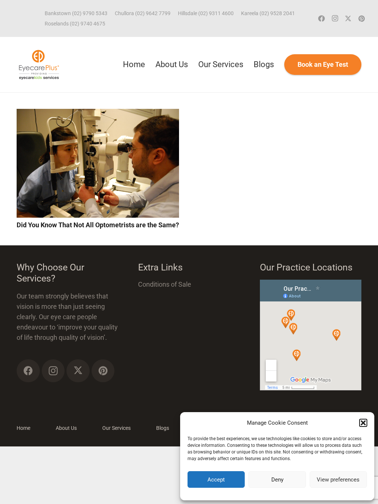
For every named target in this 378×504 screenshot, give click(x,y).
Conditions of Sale (164, 284)
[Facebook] (321, 18)
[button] (363, 423)
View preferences (338, 479)
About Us (66, 428)
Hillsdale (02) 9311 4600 (206, 13)
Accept (216, 479)
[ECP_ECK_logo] (39, 64)
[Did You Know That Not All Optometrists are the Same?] (98, 114)
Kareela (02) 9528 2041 (268, 13)
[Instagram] (334, 18)
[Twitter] (348, 18)
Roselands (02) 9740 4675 (75, 24)
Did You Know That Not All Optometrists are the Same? (98, 225)
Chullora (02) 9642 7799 (143, 13)
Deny (277, 479)
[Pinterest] (361, 18)
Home (23, 428)
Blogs (162, 428)
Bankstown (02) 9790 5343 (76, 13)
